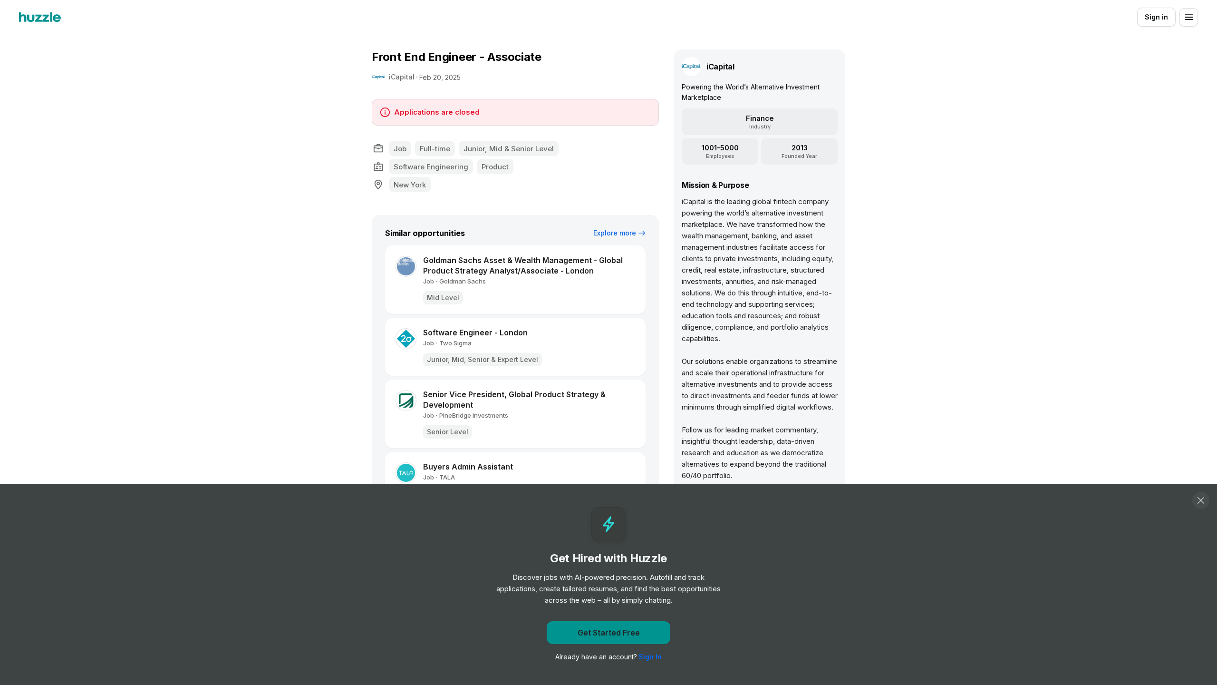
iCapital (402, 77)
